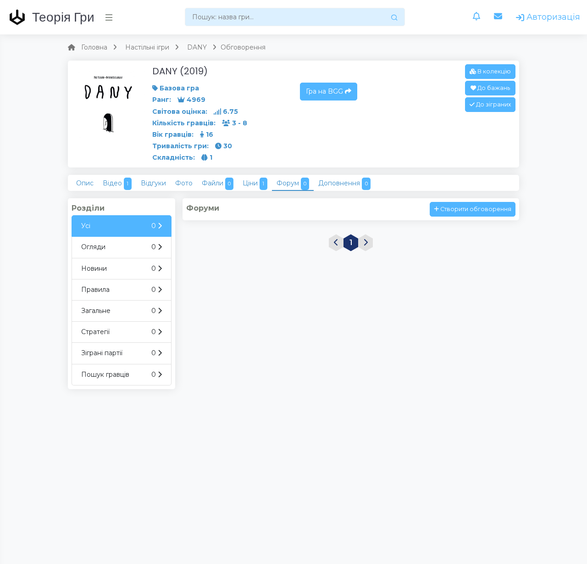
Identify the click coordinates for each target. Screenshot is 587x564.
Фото (184, 183)
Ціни (253, 183)
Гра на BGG (325, 91)
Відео (115, 183)
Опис (85, 183)
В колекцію (493, 71)
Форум (291, 183)
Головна (94, 47)
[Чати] (498, 17)
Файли (216, 183)
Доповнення (342, 183)
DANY (197, 47)
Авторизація (552, 17)
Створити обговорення (475, 209)
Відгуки (153, 183)
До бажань (493, 87)
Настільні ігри (147, 47)
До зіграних (493, 104)
